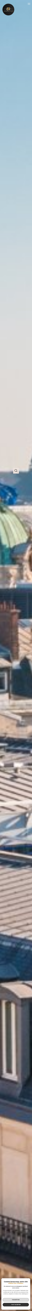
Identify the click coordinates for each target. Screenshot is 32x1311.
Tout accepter (16, 1304)
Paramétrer (16, 1299)
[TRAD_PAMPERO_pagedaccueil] (8, 15)
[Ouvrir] (16, 471)
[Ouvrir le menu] (30, 4)
